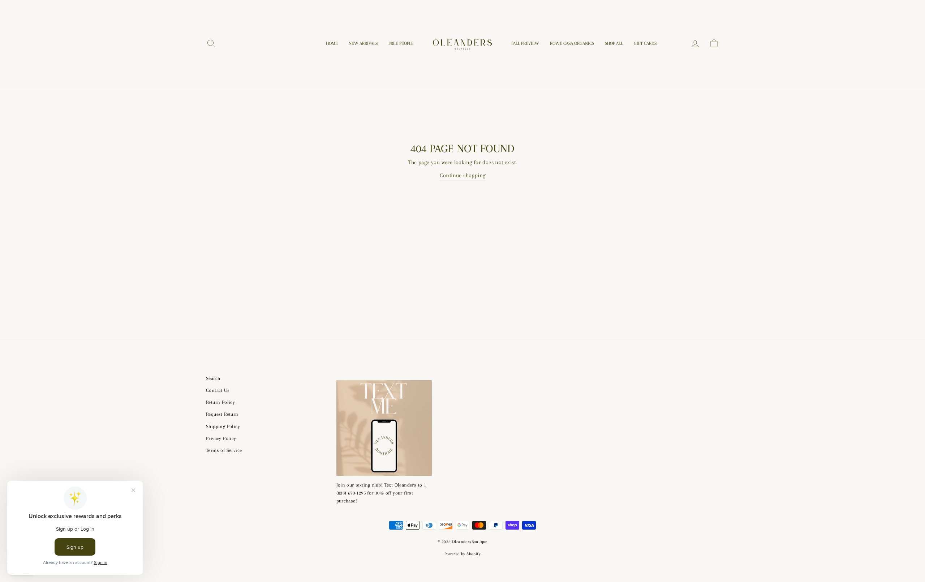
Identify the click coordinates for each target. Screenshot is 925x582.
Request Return (222, 414)
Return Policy (220, 402)
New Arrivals (363, 43)
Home (332, 43)
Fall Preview (525, 43)
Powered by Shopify (462, 554)
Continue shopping (463, 175)
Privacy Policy (221, 438)
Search (213, 378)
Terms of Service (224, 450)
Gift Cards (645, 43)
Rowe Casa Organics (572, 43)
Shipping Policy (223, 426)
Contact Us (217, 390)
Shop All (614, 43)
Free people (401, 43)
